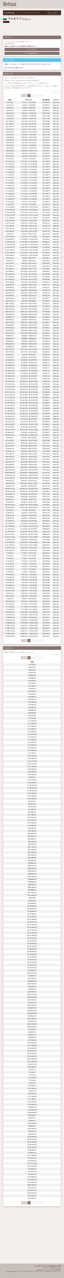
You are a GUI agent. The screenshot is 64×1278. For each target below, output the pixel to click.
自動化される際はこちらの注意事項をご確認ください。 (21, 46)
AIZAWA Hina (53, 1266)
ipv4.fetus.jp (9, 13)
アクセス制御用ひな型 (31, 53)
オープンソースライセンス (56, 1268)
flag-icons (12, 1271)
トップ (19, 13)
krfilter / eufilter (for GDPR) (30, 13)
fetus (9, 3)
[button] (53, 12)
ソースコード (45, 1267)
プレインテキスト (32, 49)
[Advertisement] (32, 29)
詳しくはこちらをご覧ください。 (14, 67)
